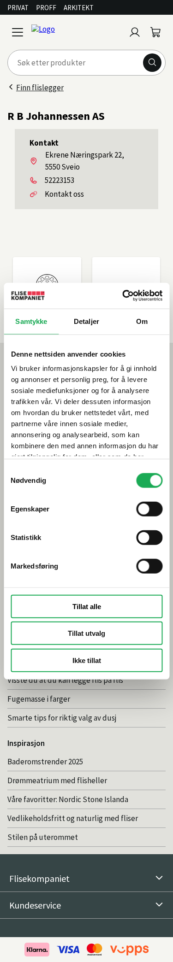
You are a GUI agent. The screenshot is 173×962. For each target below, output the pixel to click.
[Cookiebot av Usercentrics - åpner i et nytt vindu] (123, 296)
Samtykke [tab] (31, 321)
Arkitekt (79, 7)
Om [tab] (142, 321)
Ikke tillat (86, 660)
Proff (46, 7)
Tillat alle (86, 606)
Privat (18, 7)
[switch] (149, 508)
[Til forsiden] (76, 32)
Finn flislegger (40, 87)
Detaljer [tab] (86, 321)
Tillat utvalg (86, 633)
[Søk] (152, 62)
